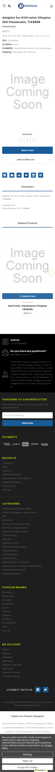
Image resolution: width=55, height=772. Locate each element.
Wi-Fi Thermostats (36, 727)
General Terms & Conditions (16, 478)
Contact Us (7, 463)
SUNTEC (6, 619)
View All (6, 630)
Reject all (27, 760)
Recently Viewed (10, 672)
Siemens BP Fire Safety (14, 546)
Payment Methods (11, 474)
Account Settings (11, 676)
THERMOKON (9, 535)
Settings (27, 754)
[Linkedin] (33, 175)
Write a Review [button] (42, 35)
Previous (4, 272)
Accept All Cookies (27, 767)
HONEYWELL (9, 558)
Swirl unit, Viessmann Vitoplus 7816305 (27, 307)
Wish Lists (7, 668)
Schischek (7, 520)
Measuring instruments (14, 569)
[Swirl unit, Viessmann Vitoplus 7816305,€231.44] (27, 265)
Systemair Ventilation (14, 727)
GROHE (6, 611)
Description (27, 186)
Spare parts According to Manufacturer (22, 566)
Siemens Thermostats (13, 723)
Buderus (6, 615)
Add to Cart (29, 296)
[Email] (11, 175)
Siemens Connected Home (16, 524)
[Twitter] (26, 175)
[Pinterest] (40, 175)
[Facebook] (4, 175)
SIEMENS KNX (9, 550)
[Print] (19, 175)
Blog (4, 466)
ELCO (5, 607)
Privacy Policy (9, 486)
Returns (6, 653)
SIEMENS (7, 592)
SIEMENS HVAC (10, 543)
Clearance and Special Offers (16, 508)
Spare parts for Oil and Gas (15, 562)
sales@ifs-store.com (20, 354)
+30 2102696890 (18, 343)
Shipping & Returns (12, 482)
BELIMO (6, 539)
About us (7, 470)
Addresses (7, 661)
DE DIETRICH (9, 623)
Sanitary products (11, 573)
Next (51, 272)
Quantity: (27, 134)
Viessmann (7, 603)
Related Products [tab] (27, 223)
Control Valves (42, 731)
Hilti (4, 516)
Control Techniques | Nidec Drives (19, 512)
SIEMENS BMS (10, 554)
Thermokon (8, 596)
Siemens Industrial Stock (14, 527)
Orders (5, 649)
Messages (7, 657)
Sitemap (6, 489)
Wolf (4, 626)
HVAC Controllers (24, 731)
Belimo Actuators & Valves (39, 723)
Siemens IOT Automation (15, 531)
